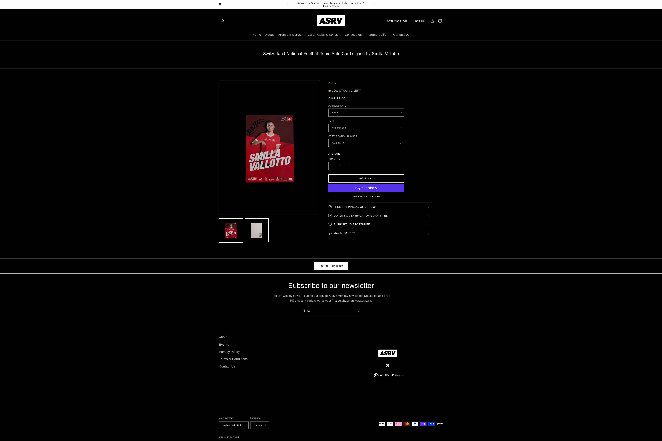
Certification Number (342, 136)
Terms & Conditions (233, 359)
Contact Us (227, 366)
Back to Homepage (331, 265)
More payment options (366, 196)
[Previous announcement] (287, 4)
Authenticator (338, 106)
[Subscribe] (358, 311)
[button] (223, 21)
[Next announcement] (374, 4)
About (223, 337)
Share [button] (336, 153)
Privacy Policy (229, 352)
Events (224, 344)
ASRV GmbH (233, 437)
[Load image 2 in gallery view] (257, 230)
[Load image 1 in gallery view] (231, 230)
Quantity (334, 159)
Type (331, 121)
